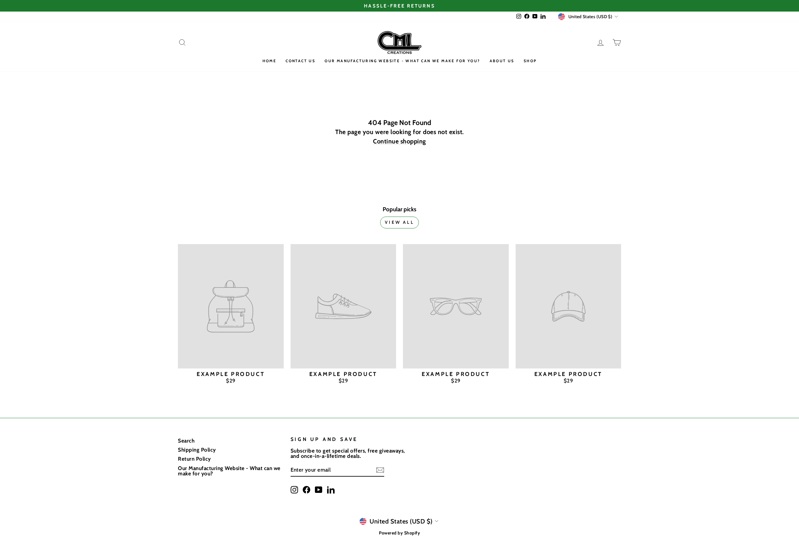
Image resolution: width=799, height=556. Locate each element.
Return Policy (194, 459)
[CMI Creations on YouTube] (318, 489)
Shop (530, 60)
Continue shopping (399, 141)
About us (502, 60)
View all (399, 222)
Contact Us (300, 60)
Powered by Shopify (399, 533)
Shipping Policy (197, 450)
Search (186, 441)
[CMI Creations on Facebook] (306, 489)
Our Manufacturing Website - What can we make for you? (402, 60)
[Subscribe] (380, 470)
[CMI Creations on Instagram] (294, 489)
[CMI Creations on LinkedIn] (331, 489)
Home (269, 60)
